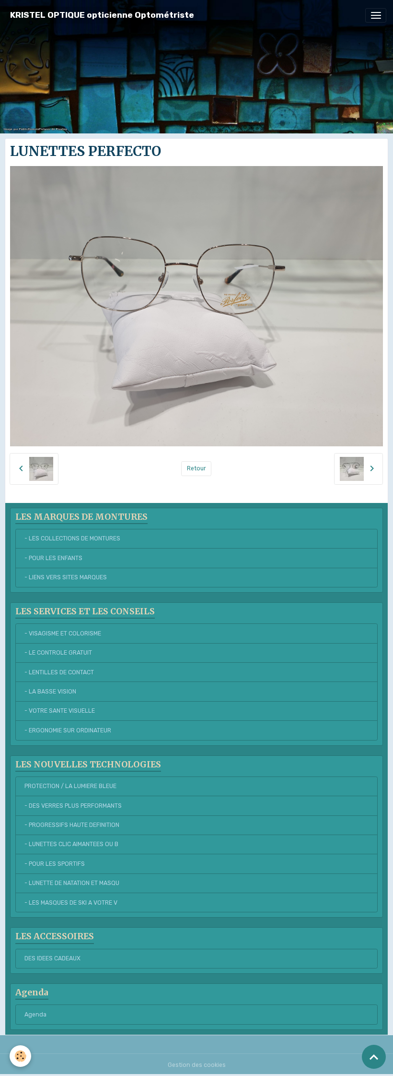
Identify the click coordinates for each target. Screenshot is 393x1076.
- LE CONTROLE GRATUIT (58, 652)
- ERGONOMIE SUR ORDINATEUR (67, 730)
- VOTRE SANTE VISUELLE (59, 710)
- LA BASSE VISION (50, 691)
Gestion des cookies (197, 1065)
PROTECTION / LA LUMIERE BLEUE (70, 786)
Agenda (35, 1014)
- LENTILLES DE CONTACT (59, 672)
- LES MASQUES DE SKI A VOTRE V (70, 902)
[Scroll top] (374, 1057)
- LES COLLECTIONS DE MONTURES (72, 538)
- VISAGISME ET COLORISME (62, 633)
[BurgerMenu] (375, 15)
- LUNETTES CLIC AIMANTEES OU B (71, 844)
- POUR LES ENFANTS (53, 558)
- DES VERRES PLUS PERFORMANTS (73, 805)
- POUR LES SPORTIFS (54, 864)
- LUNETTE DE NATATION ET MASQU (71, 883)
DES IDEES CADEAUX (52, 958)
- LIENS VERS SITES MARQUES (65, 577)
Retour (196, 468)
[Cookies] (20, 1056)
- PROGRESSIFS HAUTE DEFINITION (71, 825)
